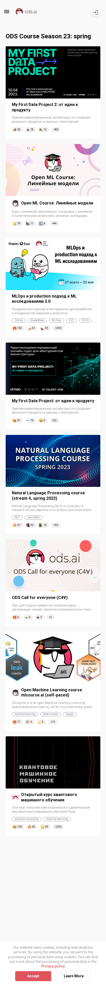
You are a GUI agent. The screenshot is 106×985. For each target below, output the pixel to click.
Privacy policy (53, 966)
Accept (33, 976)
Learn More (74, 976)
